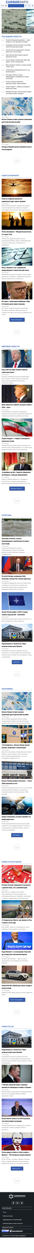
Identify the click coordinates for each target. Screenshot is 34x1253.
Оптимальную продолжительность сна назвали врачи (18, 71)
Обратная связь (8, 1216)
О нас (4, 1212)
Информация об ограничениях (12, 1219)
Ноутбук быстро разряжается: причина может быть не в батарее (18, 51)
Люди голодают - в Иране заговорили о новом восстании (18, 87)
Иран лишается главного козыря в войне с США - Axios (18, 66)
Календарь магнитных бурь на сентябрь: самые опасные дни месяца (18, 46)
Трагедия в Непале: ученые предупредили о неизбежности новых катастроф (17, 76)
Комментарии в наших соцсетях (13, 1223)
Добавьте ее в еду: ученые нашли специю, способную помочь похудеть (19, 92)
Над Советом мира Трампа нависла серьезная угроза (17, 56)
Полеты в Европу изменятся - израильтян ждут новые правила (16, 82)
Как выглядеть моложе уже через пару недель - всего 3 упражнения (18, 61)
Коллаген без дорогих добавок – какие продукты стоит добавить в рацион (18, 41)
